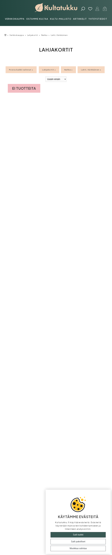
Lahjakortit (32, 35)
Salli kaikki (78, 535)
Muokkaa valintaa (78, 548)
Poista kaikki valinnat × (21, 70)
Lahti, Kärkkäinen (59, 35)
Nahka (44, 35)
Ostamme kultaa (37, 18)
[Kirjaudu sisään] (97, 9)
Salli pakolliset (78, 541)
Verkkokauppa (14, 18)
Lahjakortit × (49, 70)
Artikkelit (80, 18)
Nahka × (68, 70)
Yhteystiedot (98, 18)
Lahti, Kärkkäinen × (91, 70)
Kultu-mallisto (60, 18)
